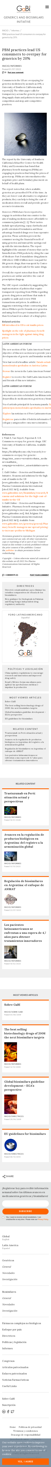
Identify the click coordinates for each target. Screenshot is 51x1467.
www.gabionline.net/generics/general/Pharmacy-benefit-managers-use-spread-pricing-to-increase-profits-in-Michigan (25, 527)
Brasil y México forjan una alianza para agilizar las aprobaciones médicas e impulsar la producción (23, 684)
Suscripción (9, 1405)
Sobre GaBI (10, 701)
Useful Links (9, 1386)
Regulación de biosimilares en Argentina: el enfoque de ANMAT (24, 885)
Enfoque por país (12, 1329)
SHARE (9, 1176)
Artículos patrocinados (15, 1367)
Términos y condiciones (25, 1431)
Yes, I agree (25, 1462)
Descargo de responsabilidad (25, 1434)
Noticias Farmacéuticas (15, 1379)
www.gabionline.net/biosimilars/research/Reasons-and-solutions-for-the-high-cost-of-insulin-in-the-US (25, 496)
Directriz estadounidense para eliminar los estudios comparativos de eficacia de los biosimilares (25, 592)
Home (13, 1427)
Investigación (9, 1279)
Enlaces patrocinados (14, 1373)
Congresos (8, 1361)
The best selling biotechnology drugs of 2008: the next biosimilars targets (24, 706)
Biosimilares (9, 1291)
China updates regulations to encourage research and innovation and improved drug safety (24, 675)
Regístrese (8, 419)
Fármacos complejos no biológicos (21, 1323)
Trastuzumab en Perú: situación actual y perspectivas (20, 797)
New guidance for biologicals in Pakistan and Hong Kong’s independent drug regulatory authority (24, 601)
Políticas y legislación (14, 1342)
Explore (7, 413)
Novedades (8, 1273)
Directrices (8, 1335)
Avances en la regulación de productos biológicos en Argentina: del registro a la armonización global (24, 742)
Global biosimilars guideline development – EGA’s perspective (24, 1085)
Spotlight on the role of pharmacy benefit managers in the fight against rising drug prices (23, 334)
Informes (15, 31)
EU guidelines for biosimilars (19, 718)
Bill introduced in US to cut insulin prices (22, 325)
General (6, 1266)
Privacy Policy (43, 1219)
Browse (6, 371)
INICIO (5, 31)
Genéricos (8, 1260)
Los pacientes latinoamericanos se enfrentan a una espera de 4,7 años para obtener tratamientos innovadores (23, 758)
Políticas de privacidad (30, 1427)
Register (7, 377)
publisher (10, 550)
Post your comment (16, 72)
